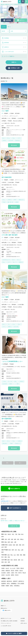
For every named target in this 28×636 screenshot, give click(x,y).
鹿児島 (15, 559)
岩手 (23, 544)
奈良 (18, 539)
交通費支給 (4, 140)
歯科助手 (15, 581)
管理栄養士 (17, 585)
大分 (22, 559)
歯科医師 (3, 581)
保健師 (7, 585)
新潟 (10, 549)
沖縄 (9, 562)
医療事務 (3, 583)
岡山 (12, 554)
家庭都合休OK (21, 199)
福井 (2, 552)
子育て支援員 (20, 583)
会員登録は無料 (5, 501)
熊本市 (17, 575)
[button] (19, 1)
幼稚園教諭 (14, 583)
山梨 (22, 549)
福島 (17, 544)
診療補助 (16, 202)
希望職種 (15, 38)
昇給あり (14, 138)
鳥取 (21, 554)
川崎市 (3, 570)
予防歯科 (4, 202)
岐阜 (12, 542)
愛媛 (24, 554)
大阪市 (12, 572)
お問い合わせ (24, 623)
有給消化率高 (10, 140)
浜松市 (21, 570)
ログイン (22, 20)
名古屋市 (3, 572)
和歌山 (22, 539)
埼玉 (13, 534)
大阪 (6, 539)
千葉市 (18, 568)
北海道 (10, 544)
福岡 (8, 559)
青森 (20, 544)
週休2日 (3, 138)
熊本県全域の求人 (18, 4)
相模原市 (8, 570)
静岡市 (17, 570)
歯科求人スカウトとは (6, 618)
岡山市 (24, 572)
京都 (12, 539)
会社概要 (23, 618)
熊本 (12, 559)
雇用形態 (15, 42)
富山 (19, 549)
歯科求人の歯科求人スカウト (7, 4)
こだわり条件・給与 (15, 51)
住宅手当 (19, 138)
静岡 (9, 542)
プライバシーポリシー (6, 623)
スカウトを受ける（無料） (15, 633)
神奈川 (9, 534)
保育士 (8, 583)
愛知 (6, 542)
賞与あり (8, 138)
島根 (18, 554)
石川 (16, 549)
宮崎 (2, 562)
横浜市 (22, 568)
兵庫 (9, 539)
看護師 (3, 585)
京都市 (8, 572)
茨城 (19, 534)
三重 (15, 542)
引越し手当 (15, 262)
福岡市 (12, 575)
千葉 (16, 534)
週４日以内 (10, 381)
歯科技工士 (21, 581)
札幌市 (3, 568)
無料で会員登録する (15, 508)
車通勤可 (15, 199)
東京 (6, 534)
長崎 (19, 559)
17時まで (9, 324)
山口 (15, 554)
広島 (8, 554)
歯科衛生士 (9, 581)
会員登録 (8, 20)
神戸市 (20, 572)
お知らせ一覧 (14, 526)
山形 (2, 547)
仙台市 (7, 568)
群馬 (2, 536)
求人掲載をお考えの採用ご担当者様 (9, 620)
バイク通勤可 (16, 383)
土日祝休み (4, 381)
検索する (14, 62)
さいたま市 (12, 568)
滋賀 (15, 539)
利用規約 (23, 620)
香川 (2, 557)
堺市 (16, 572)
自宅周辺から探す (15, 68)
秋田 (6, 547)
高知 (9, 557)
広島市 (3, 575)
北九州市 (8, 575)
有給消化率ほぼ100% (6, 259)
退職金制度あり (18, 140)
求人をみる (14, 145)
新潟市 (12, 570)
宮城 (14, 544)
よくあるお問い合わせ (6, 625)
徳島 (6, 557)
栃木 (22, 534)
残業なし (16, 381)
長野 (13, 549)
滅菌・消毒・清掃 (10, 202)
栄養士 (11, 585)
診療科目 (15, 47)
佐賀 (6, 562)
